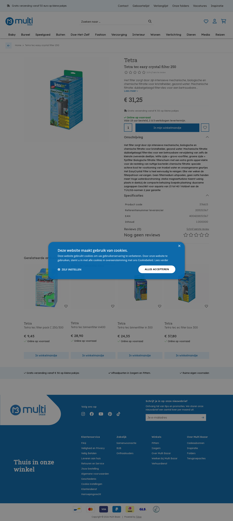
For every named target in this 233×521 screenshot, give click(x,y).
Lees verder (161, 260)
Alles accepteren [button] (157, 269)
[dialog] (116, 260)
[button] (69, 269)
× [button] (179, 246)
